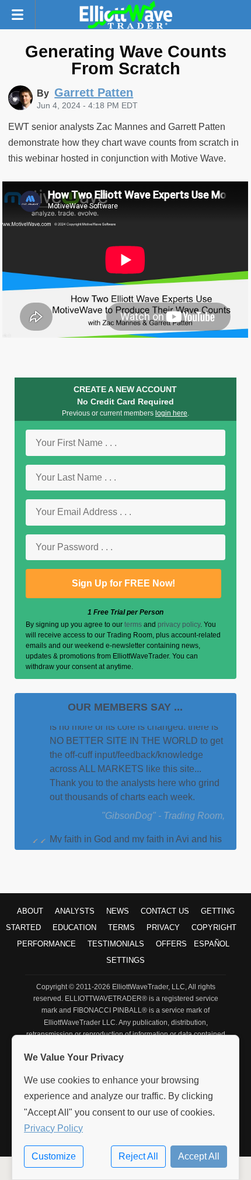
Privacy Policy (53, 1128)
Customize (54, 1156)
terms (133, 624)
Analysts (75, 911)
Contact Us (165, 911)
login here (171, 413)
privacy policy (179, 624)
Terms (121, 927)
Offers (171, 943)
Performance (46, 943)
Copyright (213, 927)
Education (74, 927)
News (117, 911)
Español (211, 943)
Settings (125, 960)
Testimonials (116, 943)
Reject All (138, 1156)
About (30, 911)
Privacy (163, 927)
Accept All (198, 1156)
